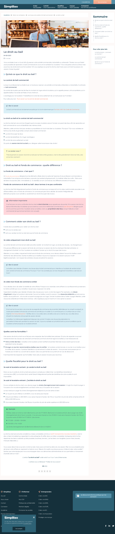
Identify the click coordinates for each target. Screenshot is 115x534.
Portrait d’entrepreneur (8, 514)
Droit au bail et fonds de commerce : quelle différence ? (102, 26)
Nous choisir (5, 499)
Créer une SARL (43, 503)
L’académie (86, 2)
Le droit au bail (60, 15)
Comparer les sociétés (25, 510)
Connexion (4, 506)
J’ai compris (18, 528)
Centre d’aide (23, 496)
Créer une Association (45, 514)
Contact (3, 503)
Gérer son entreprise (19, 15)
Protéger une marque (45, 517)
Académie (7, 15)
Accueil (3, 496)
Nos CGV (21, 499)
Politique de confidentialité (27, 503)
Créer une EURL (43, 506)
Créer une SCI (43, 510)
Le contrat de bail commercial (100, 58)
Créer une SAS (43, 496)
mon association (49, 6)
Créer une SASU (43, 499)
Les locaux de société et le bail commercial (40, 15)
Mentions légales (24, 506)
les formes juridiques (88, 6)
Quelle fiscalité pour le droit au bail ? (101, 37)
